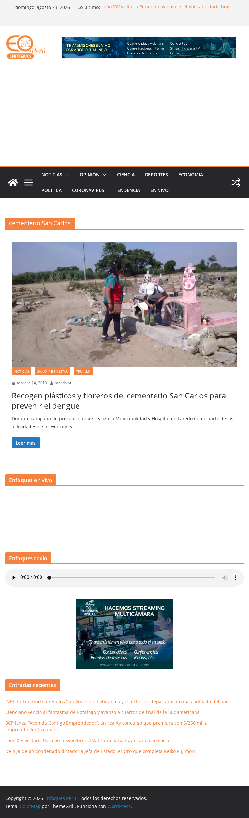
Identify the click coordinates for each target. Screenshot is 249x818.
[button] (65, 174)
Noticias (52, 175)
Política (52, 190)
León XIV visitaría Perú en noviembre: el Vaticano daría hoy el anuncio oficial (88, 740)
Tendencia (127, 190)
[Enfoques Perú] (13, 182)
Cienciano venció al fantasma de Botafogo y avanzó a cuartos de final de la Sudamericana (102, 712)
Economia (190, 175)
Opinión (90, 175)
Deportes (156, 175)
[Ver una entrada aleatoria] (236, 182)
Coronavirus (88, 190)
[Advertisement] (124, 117)
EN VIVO (159, 190)
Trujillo (83, 371)
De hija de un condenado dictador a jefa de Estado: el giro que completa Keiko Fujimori (100, 751)
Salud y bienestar (52, 371)
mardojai (63, 382)
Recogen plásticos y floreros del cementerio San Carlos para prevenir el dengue (119, 400)
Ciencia (126, 175)
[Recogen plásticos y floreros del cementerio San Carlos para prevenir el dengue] (124, 304)
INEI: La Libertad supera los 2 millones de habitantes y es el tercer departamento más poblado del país (117, 701)
